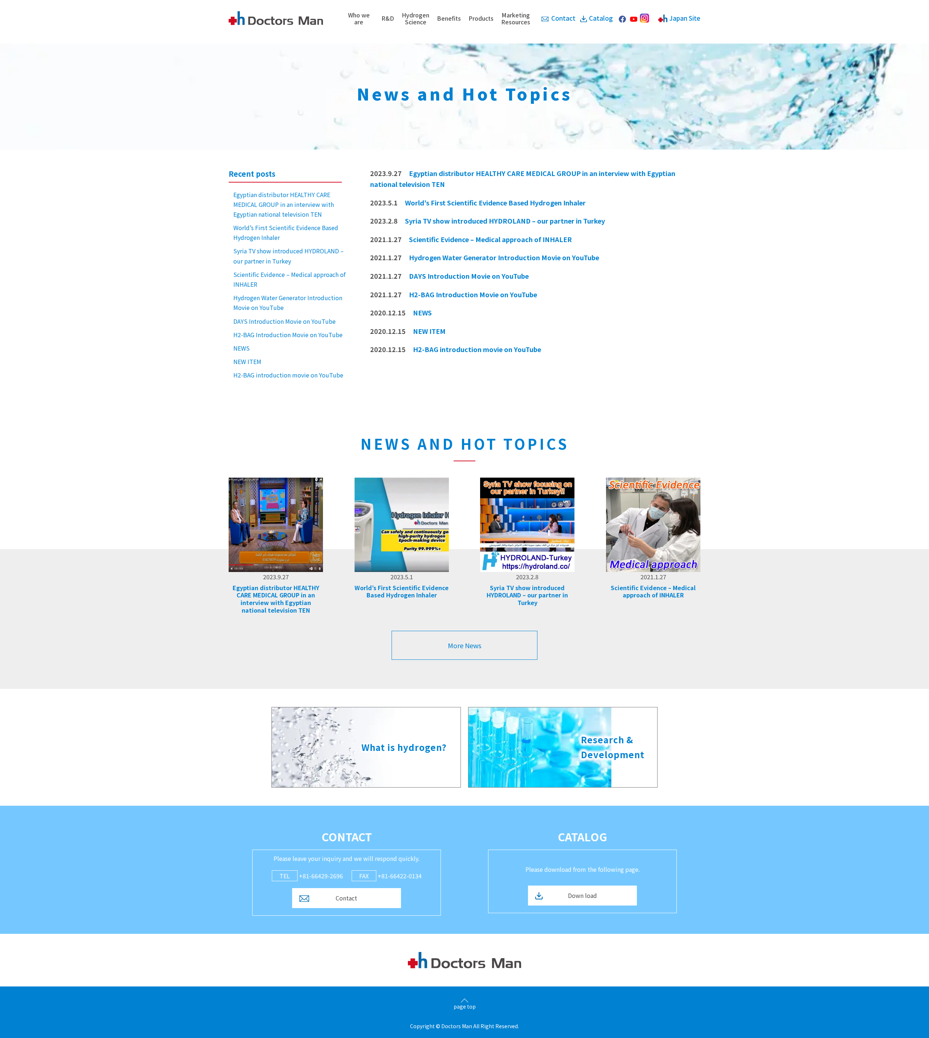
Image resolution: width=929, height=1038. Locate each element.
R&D (387, 18)
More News (464, 645)
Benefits (449, 18)
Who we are (359, 18)
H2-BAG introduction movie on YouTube (288, 375)
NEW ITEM (247, 361)
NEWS (241, 348)
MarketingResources (515, 18)
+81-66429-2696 (311, 875)
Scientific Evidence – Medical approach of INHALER (289, 279)
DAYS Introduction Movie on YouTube (284, 321)
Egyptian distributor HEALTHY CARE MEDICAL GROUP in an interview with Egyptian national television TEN (283, 204)
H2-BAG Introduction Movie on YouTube (288, 334)
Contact (563, 18)
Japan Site (684, 18)
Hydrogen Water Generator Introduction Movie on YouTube (287, 302)
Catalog (601, 18)
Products (481, 18)
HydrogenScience (415, 18)
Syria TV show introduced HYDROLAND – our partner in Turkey (288, 255)
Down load (582, 895)
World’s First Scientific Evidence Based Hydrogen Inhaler (285, 232)
